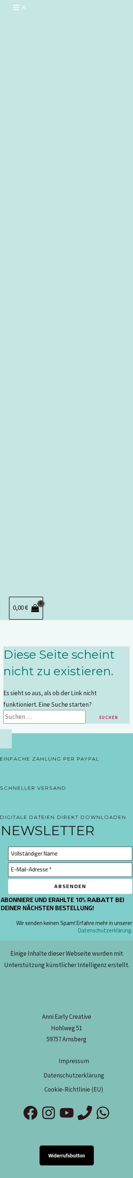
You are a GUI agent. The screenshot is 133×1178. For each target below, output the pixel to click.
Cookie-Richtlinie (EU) (73, 1089)
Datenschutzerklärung (104, 930)
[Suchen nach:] (49, 717)
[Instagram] (48, 1118)
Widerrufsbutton (66, 1155)
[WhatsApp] (103, 1118)
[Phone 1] (85, 1118)
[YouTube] (66, 1118)
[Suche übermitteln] (90, 717)
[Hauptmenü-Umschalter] (20, 8)
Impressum (74, 1061)
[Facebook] (30, 1118)
